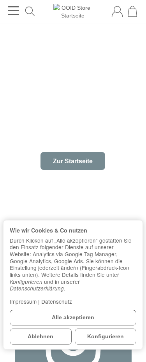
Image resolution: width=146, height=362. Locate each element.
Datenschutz (56, 301)
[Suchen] (30, 11)
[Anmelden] (117, 11)
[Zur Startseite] (72, 11)
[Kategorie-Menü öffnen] (13, 10)
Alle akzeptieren (73, 317)
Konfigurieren (105, 336)
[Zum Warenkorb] (132, 11)
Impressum (23, 301)
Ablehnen (40, 336)
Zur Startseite (73, 161)
